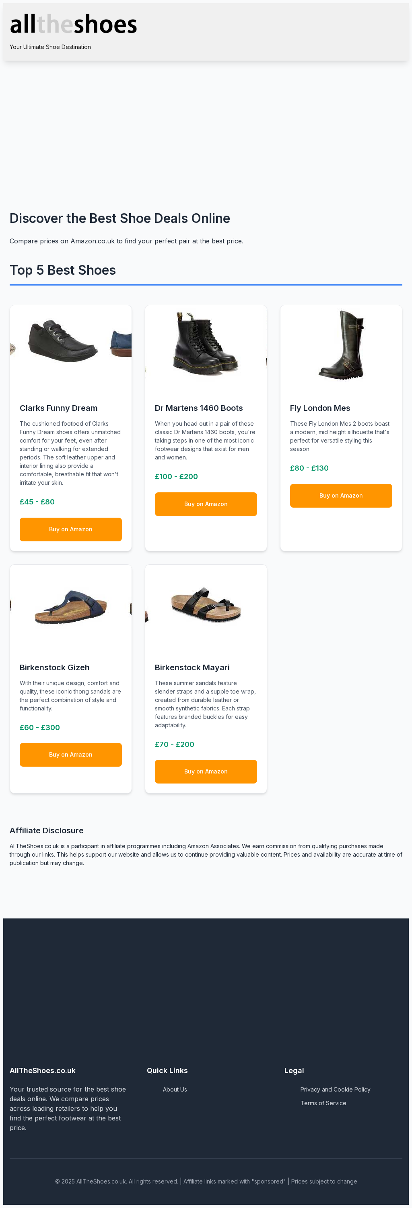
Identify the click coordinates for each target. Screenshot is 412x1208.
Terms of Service (323, 1103)
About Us (175, 1089)
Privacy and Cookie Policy (336, 1089)
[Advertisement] (206, 121)
